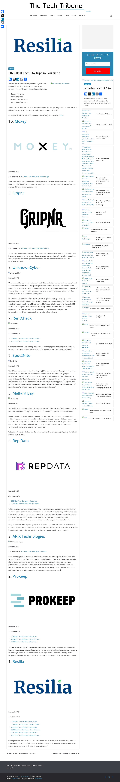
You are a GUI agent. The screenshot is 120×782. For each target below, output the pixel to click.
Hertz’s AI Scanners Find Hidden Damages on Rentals (103, 300)
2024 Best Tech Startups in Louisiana (24, 501)
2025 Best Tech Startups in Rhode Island (100, 411)
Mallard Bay (23, 393)
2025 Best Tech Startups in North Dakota (100, 326)
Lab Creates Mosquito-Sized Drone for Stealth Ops (103, 290)
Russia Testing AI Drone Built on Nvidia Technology (103, 203)
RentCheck (22, 318)
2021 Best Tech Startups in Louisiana (24, 732)
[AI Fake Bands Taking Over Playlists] (88, 280)
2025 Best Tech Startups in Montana (99, 418)
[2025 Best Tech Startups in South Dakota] (86, 334)
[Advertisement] (97, 37)
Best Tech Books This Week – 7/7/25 (102, 137)
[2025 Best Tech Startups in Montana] (84, 418)
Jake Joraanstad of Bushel (104, 124)
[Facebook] (2, 11)
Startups (33, 16)
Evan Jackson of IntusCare (101, 213)
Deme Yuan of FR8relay (103, 403)
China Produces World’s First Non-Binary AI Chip (103, 395)
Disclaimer (17, 765)
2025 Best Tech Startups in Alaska (100, 309)
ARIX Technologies (29, 536)
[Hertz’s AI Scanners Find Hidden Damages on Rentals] (88, 300)
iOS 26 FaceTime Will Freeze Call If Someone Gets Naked (103, 192)
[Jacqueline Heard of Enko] (97, 80)
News (67, 16)
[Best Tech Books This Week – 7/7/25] (88, 138)
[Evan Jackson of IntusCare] (88, 213)
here (61, 115)
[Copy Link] (2, 23)
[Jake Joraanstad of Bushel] (88, 125)
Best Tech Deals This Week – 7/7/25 (102, 160)
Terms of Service (37, 765)
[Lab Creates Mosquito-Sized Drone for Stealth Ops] (88, 290)
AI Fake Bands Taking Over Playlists (102, 280)
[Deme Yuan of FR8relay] (88, 403)
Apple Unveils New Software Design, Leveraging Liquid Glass (103, 386)
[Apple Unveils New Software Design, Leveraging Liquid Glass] (88, 386)
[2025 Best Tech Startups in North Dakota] (85, 326)
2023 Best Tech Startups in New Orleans (35, 248)
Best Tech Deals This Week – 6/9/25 (102, 365)
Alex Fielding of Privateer (104, 114)
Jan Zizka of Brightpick (103, 222)
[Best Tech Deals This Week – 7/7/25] (88, 160)
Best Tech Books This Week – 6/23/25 (102, 255)
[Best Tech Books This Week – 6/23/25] (88, 255)
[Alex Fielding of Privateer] (88, 114)
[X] (2, 15)
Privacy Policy (26, 765)
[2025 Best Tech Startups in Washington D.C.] (86, 246)
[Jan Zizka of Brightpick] (88, 222)
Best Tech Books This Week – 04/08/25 (22, 753)
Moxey (20, 121)
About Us (9, 765)
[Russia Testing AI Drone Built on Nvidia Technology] (88, 203)
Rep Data (21, 440)
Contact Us (10, 768)
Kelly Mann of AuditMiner (100, 317)
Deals (52, 16)
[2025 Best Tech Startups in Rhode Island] (85, 411)
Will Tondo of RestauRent (104, 343)
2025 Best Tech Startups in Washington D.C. (100, 246)
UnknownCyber (26, 267)
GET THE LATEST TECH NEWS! (98, 56)
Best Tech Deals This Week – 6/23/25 (102, 267)
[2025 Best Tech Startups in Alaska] (85, 309)
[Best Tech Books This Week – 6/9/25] (88, 354)
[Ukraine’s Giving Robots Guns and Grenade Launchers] (88, 375)
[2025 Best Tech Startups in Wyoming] (85, 230)
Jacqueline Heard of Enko (97, 88)
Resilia (18, 661)
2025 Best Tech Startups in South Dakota (101, 334)
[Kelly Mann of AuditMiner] (88, 317)
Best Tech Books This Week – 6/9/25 (102, 354)
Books (59, 16)
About (74, 16)
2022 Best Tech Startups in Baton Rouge (35, 177)
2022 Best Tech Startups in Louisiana (33, 552)
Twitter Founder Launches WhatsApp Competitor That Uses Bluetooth (103, 181)
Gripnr (18, 193)
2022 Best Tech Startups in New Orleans (25, 341)
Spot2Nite (21, 355)
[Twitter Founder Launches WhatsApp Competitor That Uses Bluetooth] (88, 181)
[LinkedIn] (2, 19)
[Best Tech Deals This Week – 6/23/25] (88, 268)
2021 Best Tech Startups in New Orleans (25, 735)
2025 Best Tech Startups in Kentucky (64, 753)
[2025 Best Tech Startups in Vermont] (88, 238)
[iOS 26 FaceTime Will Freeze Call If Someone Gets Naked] (88, 193)
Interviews (43, 16)
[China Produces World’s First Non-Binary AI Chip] (88, 395)
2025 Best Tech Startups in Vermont (103, 238)
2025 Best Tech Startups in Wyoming (99, 230)
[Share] (2, 26)
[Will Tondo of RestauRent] (88, 344)
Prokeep (20, 576)
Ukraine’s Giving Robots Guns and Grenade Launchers (103, 375)
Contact (82, 16)
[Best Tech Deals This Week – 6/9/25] (88, 365)
